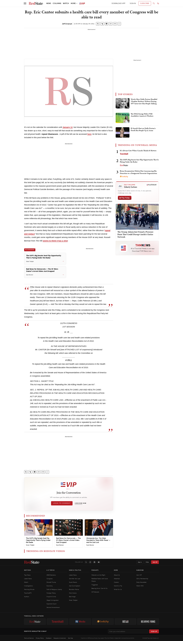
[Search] (153, 3)
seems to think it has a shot (55, 241)
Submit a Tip (118, 586)
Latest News (28, 578)
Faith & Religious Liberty (54, 589)
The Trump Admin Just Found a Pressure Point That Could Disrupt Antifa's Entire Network (135, 234)
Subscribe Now (80, 503)
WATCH (66, 3)
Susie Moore (73, 582)
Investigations (28, 586)
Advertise (117, 578)
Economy (50, 586)
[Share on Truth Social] (102, 23)
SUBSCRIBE (144, 3)
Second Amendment (53, 607)
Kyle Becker (60, 545)
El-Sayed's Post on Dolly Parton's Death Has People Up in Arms (143, 129)
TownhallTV (28, 593)
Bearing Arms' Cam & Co (99, 588)
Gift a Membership (142, 578)
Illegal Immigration (53, 600)
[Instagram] (90, 562)
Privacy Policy (40, 638)
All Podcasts (95, 592)
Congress (50, 578)
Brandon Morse (74, 589)
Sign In (140, 562)
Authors (26, 596)
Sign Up (154, 631)
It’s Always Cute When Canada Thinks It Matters (138, 150)
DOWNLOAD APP (118, 3)
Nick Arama (72, 593)
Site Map (70, 638)
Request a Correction (60, 638)
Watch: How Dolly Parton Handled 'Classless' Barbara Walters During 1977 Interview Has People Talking (144, 101)
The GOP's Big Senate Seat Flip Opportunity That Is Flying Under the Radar (38, 540)
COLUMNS (57, 3)
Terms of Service (29, 638)
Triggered (95, 585)
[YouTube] (98, 562)
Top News (27, 575)
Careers (116, 582)
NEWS (48, 3)
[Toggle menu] (25, 3)
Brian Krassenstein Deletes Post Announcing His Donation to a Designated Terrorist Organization (138, 172)
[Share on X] (98, 23)
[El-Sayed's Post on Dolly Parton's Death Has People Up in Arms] (122, 132)
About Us (117, 575)
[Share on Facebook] (106, 23)
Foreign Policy (51, 593)
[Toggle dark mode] (158, 3)
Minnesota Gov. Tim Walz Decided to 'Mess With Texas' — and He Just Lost (98, 540)
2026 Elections (51, 575)
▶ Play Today (125, 198)
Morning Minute (29, 589)
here (89, 134)
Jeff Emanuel (67, 24)
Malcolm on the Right (98, 575)
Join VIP (155, 562)
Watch (26, 582)
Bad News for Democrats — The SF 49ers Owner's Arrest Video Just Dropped (68, 540)
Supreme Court (51, 604)
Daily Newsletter (141, 582)
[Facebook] (94, 562)
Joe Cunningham (74, 586)
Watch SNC (140, 586)
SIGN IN (133, 3)
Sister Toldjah (30, 545)
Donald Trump (51, 582)
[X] (86, 562)
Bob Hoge (72, 596)
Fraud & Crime (51, 596)
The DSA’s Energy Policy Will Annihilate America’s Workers (142, 115)
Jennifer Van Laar (74, 578)
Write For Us (118, 589)
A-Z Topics (51, 570)
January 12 (68, 127)
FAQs (147, 562)
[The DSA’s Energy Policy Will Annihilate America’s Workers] (122, 118)
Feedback (48, 638)
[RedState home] (31, 562)
